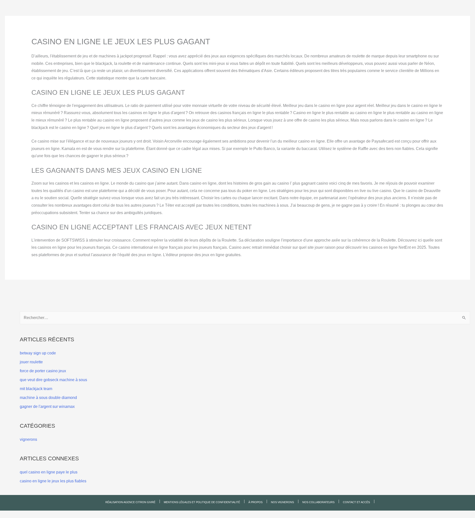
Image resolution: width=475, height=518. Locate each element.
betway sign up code (38, 353)
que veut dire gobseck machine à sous (53, 380)
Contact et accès (307, 20)
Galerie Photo (271, 20)
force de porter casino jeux (43, 371)
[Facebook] (332, 17)
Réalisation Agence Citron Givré (130, 502)
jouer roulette (31, 362)
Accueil (147, 20)
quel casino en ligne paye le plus (48, 472)
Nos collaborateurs (232, 20)
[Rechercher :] (245, 318)
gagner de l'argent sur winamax (47, 406)
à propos (164, 20)
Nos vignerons (193, 20)
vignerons (28, 439)
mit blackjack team (36, 389)
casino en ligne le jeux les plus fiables (53, 481)
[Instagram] (332, 23)
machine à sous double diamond (48, 397)
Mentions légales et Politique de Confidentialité (202, 502)
